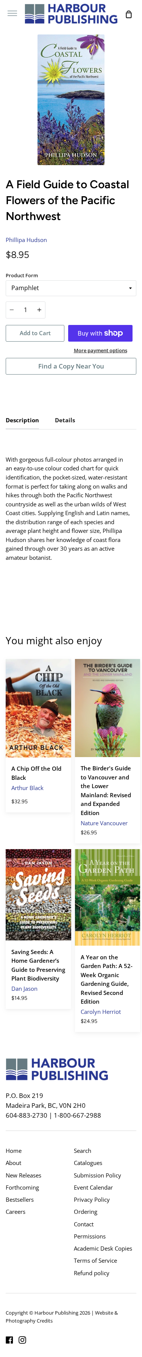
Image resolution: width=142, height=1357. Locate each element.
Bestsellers (20, 1199)
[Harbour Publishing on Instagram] (22, 1340)
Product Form (22, 275)
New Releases (23, 1175)
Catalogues (88, 1162)
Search (82, 1150)
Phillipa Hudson (26, 240)
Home (14, 1150)
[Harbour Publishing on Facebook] (9, 1340)
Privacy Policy (92, 1199)
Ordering (85, 1211)
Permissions (90, 1236)
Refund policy (91, 1273)
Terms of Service (95, 1260)
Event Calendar (93, 1187)
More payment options (100, 350)
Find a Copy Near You (71, 366)
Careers (15, 1211)
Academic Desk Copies (103, 1248)
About (13, 1162)
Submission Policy (97, 1175)
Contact (84, 1224)
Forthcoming (22, 1187)
